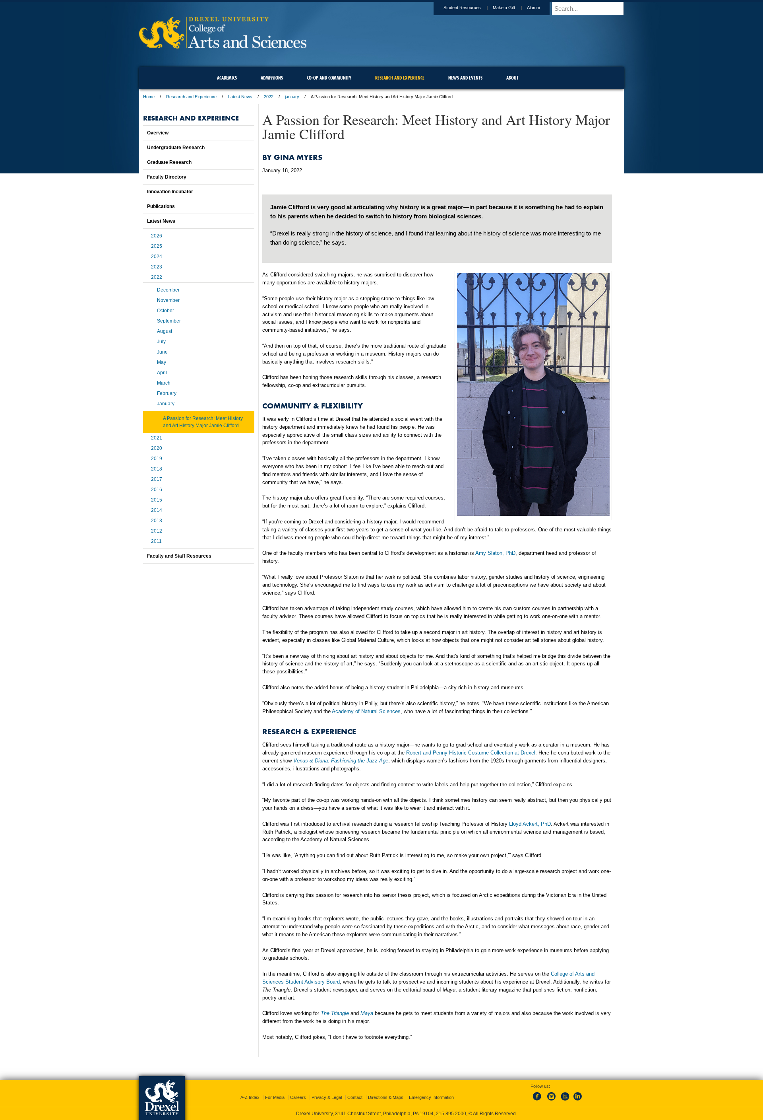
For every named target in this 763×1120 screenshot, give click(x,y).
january (292, 96)
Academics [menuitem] (227, 78)
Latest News (240, 96)
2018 (156, 469)
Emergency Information (431, 1097)
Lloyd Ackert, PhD (530, 824)
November (168, 300)
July (161, 341)
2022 (268, 96)
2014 (156, 510)
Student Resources (462, 7)
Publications (161, 206)
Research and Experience (191, 96)
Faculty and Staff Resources (179, 556)
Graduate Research (169, 162)
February (166, 393)
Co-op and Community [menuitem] (329, 78)
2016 (156, 489)
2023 (156, 267)
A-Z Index (249, 1097)
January (165, 403)
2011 (156, 541)
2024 (156, 256)
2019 (156, 458)
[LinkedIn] (578, 1101)
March (163, 383)
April (162, 372)
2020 (156, 448)
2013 (156, 520)
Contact (354, 1097)
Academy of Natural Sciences (366, 711)
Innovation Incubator (170, 191)
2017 (156, 479)
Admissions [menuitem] (272, 78)
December (168, 290)
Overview (157, 133)
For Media (275, 1097)
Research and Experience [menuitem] (399, 78)
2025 (156, 246)
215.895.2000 (451, 1113)
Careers (298, 1097)
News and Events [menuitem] (465, 78)
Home (149, 96)
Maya (366, 1013)
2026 (156, 236)
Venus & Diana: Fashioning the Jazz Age (340, 761)
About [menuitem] (512, 78)
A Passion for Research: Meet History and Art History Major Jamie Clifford (203, 422)
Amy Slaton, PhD (495, 553)
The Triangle (335, 1013)
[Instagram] (552, 1101)
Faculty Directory (166, 177)
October (165, 310)
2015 (156, 500)
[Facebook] (538, 1101)
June (162, 352)
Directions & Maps (385, 1097)
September (169, 321)
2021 (156, 438)
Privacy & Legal (327, 1097)
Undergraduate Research (176, 147)
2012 (156, 531)
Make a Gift (504, 7)
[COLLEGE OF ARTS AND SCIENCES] (222, 46)
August (164, 331)
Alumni (533, 7)
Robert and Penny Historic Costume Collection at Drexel (470, 753)
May (161, 362)
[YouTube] (565, 1101)
